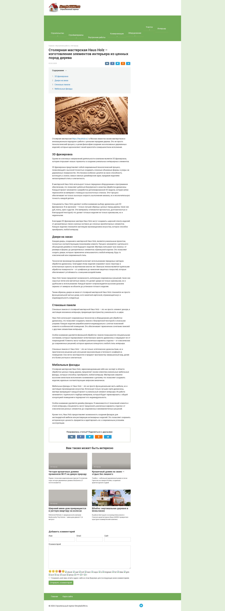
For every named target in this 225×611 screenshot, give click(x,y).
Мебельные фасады (64, 89)
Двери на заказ (61, 80)
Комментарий (55, 544)
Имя (50, 536)
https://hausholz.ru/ (80, 139)
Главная (54, 596)
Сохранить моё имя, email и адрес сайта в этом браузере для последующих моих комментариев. (90, 578)
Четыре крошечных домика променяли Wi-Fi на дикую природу (68, 472)
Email (79, 536)
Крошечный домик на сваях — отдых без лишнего (108, 472)
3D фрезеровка (61, 76)
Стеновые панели (62, 84)
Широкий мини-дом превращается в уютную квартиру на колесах (67, 509)
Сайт (106, 536)
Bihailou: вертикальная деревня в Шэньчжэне (110, 509)
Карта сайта (68, 596)
